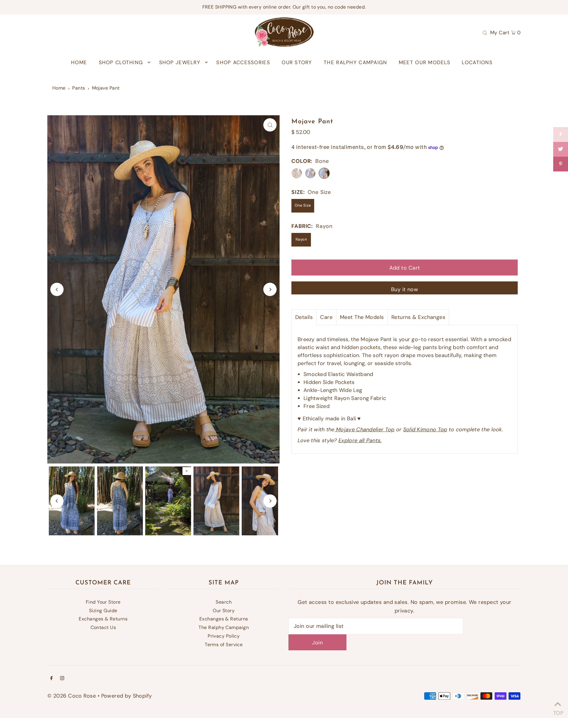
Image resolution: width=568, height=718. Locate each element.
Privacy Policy (224, 636)
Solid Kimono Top (425, 429)
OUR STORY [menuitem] (297, 62)
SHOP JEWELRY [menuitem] (179, 62)
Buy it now (404, 289)
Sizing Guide (103, 610)
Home (59, 88)
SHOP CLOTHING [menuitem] (121, 62)
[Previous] (57, 289)
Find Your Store (103, 602)
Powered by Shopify (126, 695)
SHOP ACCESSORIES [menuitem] (243, 62)
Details (304, 317)
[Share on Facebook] (560, 134)
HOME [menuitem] (79, 62)
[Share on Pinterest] (560, 164)
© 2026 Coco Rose (71, 695)
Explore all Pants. (360, 440)
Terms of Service (224, 644)
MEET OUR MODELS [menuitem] (424, 62)
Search (224, 602)
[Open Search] (485, 32)
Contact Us (103, 627)
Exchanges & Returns (103, 619)
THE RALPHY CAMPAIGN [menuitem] (355, 62)
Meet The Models (362, 317)
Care (326, 317)
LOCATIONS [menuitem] (477, 62)
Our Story (224, 610)
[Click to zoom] (270, 125)
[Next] (270, 289)
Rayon (301, 239)
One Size (303, 205)
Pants (78, 88)
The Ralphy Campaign (224, 627)
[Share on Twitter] (560, 149)
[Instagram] (62, 678)
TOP (557, 710)
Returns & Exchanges (418, 317)
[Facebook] (51, 678)
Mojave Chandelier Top (365, 429)
